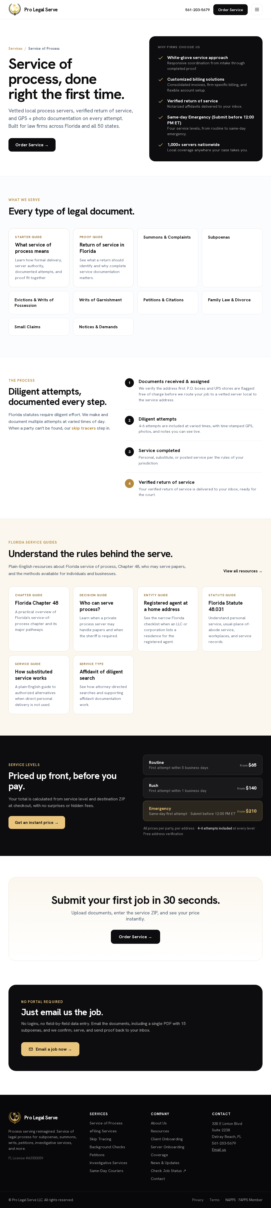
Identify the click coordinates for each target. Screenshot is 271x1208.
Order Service (230, 9)
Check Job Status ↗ (168, 1170)
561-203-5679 (197, 9)
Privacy (198, 1200)
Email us (219, 1149)
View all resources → (243, 571)
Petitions (97, 1154)
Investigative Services (108, 1162)
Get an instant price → (37, 822)
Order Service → (32, 145)
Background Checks (107, 1146)
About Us (159, 1122)
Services (15, 48)
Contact (158, 1178)
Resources (160, 1130)
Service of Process (106, 1122)
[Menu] (257, 9)
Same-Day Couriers (106, 1170)
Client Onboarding (167, 1138)
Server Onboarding (167, 1146)
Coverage (159, 1154)
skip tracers (84, 428)
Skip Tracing (100, 1138)
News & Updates (165, 1162)
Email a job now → (54, 1049)
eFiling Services (103, 1130)
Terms (214, 1200)
